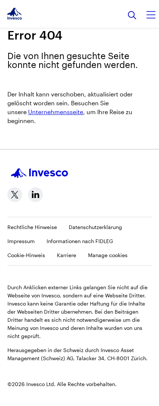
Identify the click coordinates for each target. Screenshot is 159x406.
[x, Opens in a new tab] (14, 194)
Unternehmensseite (55, 111)
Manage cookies (108, 255)
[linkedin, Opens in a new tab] (35, 194)
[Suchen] (132, 16)
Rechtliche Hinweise (32, 227)
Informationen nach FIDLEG (80, 241)
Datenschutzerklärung (95, 227)
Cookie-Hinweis (26, 255)
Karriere (66, 255)
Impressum (21, 241)
